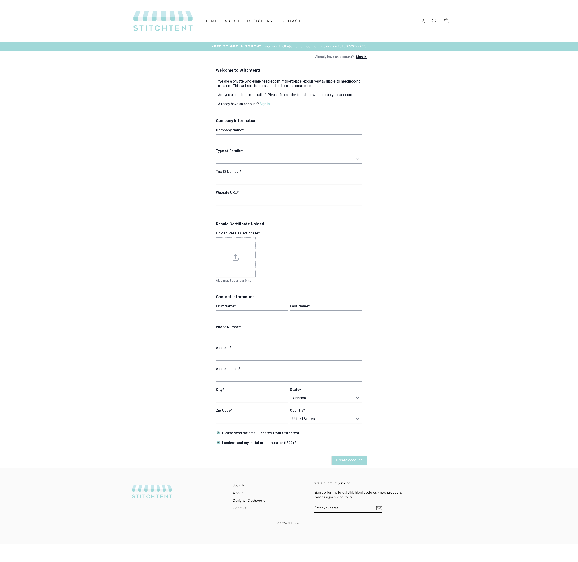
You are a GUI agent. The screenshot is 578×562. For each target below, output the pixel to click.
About (232, 21)
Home (211, 21)
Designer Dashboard (249, 500)
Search (238, 485)
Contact (290, 21)
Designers (260, 21)
